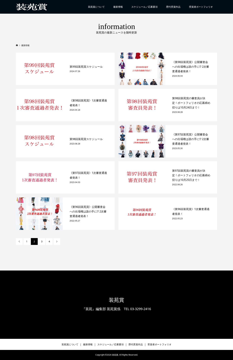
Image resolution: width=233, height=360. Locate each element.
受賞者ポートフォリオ (201, 6)
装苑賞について (96, 6)
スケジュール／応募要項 (144, 6)
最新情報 (118, 6)
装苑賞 (116, 300)
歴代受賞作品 (173, 6)
